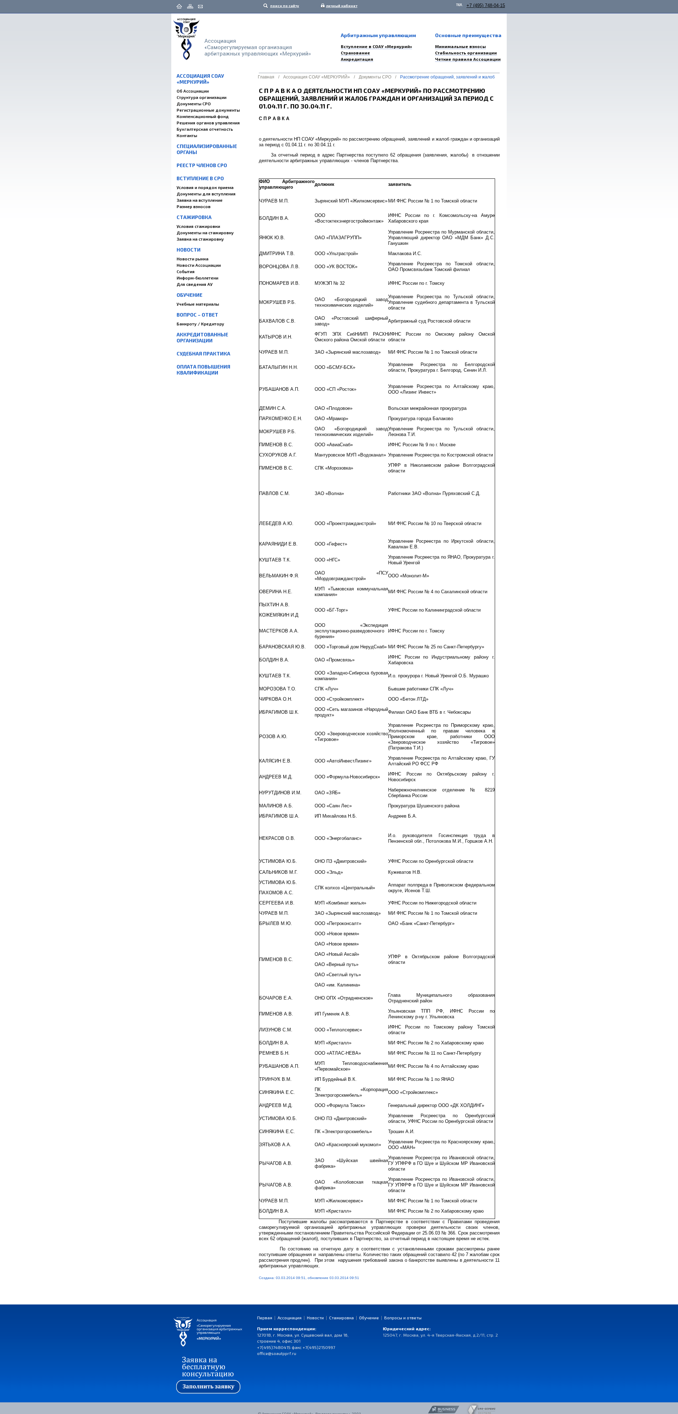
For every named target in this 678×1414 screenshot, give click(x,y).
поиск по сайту (284, 6)
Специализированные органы (207, 149)
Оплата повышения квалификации (203, 370)
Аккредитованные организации (202, 337)
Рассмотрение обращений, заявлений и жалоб (447, 77)
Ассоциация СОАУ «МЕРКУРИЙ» (200, 79)
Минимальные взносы (460, 46)
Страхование (355, 52)
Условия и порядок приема (205, 187)
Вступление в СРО (200, 178)
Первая (264, 1317)
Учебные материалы (198, 303)
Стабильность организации (466, 52)
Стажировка (194, 217)
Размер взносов (193, 206)
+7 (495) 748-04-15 (485, 5)
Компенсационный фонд (203, 116)
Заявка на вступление (199, 200)
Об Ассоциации (193, 90)
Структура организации (201, 97)
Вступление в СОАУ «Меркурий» (376, 46)
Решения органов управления (208, 122)
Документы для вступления (206, 193)
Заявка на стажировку (200, 238)
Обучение (189, 295)
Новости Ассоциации (199, 265)
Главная (266, 77)
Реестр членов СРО (202, 165)
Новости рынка (192, 258)
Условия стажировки (198, 226)
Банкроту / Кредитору (200, 323)
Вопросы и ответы (403, 1317)
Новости (189, 250)
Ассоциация (290, 1317)
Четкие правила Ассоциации (468, 59)
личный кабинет (340, 6)
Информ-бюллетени (197, 277)
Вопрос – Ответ (197, 315)
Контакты (187, 135)
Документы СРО (194, 103)
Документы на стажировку (205, 232)
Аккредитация (357, 59)
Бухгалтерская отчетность (205, 128)
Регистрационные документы (208, 109)
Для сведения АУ (195, 284)
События (186, 271)
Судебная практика (203, 353)
